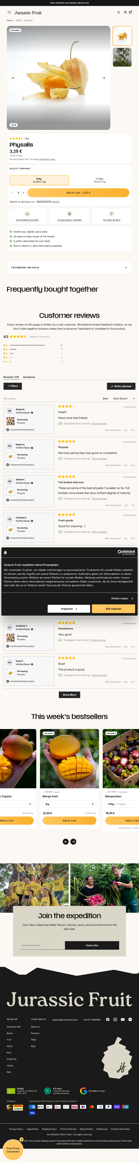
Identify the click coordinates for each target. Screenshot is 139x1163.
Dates (9, 1046)
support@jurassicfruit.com (65, 1019)
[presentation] (66, 842)
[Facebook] (108, 1019)
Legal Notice (32, 1129)
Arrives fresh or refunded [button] (69, 220)
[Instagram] (115, 1019)
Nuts (9, 1052)
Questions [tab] (29, 378)
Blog (33, 1046)
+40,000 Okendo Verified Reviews (61, 1092)
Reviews (35, 1033)
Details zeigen (119, 598)
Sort (106, 398)
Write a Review (125, 387)
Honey (10, 1065)
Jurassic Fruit (57, 1134)
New (9, 1072)
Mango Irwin (50, 796)
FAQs (33, 1039)
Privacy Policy (16, 1129)
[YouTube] (123, 1019)
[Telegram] (130, 1019)
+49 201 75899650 (92, 1019)
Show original (99, 423)
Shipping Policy (49, 1129)
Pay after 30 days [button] (111, 220)
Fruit (18, 20)
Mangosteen (113, 796)
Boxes (10, 1033)
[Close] (21, 1139)
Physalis (21, 423)
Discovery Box (14, 1026)
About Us (35, 1026)
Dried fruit (11, 1059)
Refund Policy (86, 1129)
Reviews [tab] (11, 378)
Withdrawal (101, 1129)
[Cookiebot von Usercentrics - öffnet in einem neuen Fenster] (120, 552)
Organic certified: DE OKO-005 (27, 1092)
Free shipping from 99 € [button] (27, 220)
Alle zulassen (113, 608)
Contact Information (120, 1129)
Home (10, 20)
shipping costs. (47, 159)
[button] (19, 138)
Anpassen (67, 608)
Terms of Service (68, 1129)
